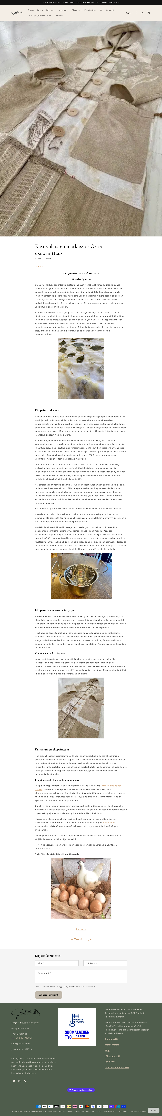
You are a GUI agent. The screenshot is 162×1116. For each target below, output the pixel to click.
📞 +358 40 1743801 (21, 1038)
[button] (47, 10)
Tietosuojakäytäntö (82, 1111)
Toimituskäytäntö (110, 1111)
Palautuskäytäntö (65, 1111)
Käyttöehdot (96, 1111)
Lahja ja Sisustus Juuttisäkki (29, 1111)
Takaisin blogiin (83, 939)
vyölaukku (108, 822)
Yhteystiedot (124, 1111)
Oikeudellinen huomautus (140, 1111)
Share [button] (40, 266)
